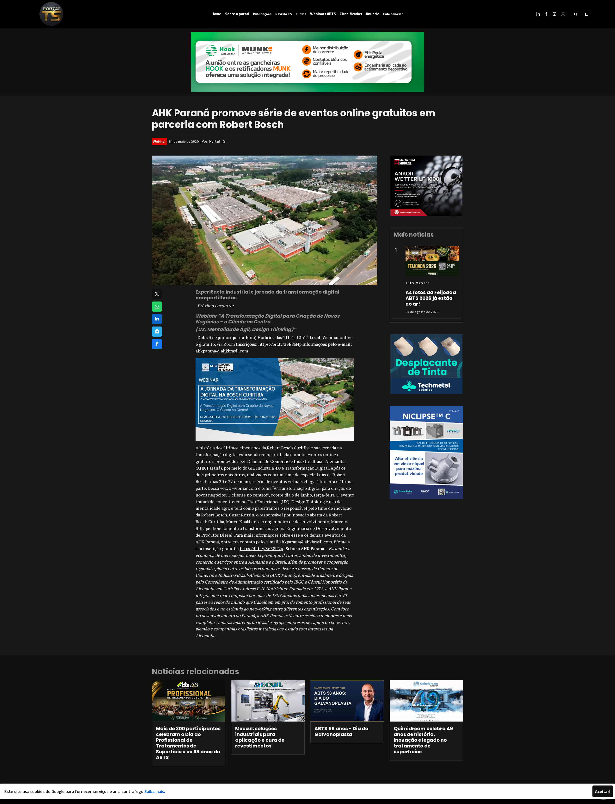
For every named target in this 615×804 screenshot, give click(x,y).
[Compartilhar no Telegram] (157, 332)
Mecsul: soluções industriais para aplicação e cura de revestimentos (259, 737)
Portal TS (217, 141)
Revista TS (283, 13)
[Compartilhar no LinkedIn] (157, 319)
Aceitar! (602, 791)
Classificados (351, 14)
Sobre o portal (237, 14)
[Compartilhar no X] (157, 294)
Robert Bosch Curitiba (288, 448)
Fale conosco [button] (393, 13)
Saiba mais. (154, 791)
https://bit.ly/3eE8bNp (279, 344)
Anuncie (372, 14)
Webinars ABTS (323, 14)
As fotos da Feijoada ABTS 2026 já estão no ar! (431, 298)
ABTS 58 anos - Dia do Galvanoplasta (341, 731)
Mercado (422, 282)
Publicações (262, 13)
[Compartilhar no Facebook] (157, 344)
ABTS (410, 282)
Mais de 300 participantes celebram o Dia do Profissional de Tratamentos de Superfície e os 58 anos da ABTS (188, 743)
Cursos (301, 13)
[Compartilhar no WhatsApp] (157, 307)
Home (216, 14)
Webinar (159, 141)
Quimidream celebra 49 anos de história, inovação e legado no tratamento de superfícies (423, 740)
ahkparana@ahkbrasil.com (222, 351)
